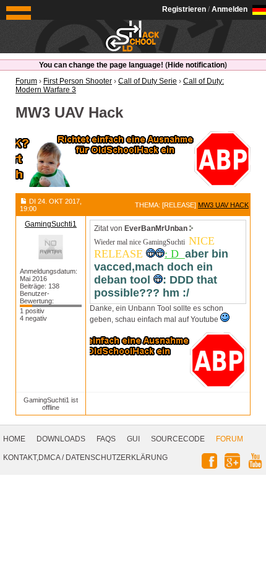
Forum (229, 439)
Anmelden (229, 9)
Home (14, 439)
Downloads (60, 439)
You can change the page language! (101, 65)
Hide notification (196, 65)
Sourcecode (178, 439)
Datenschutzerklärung (117, 457)
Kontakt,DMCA (31, 457)
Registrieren (184, 9)
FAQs (106, 439)
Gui (133, 439)
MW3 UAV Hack (223, 205)
